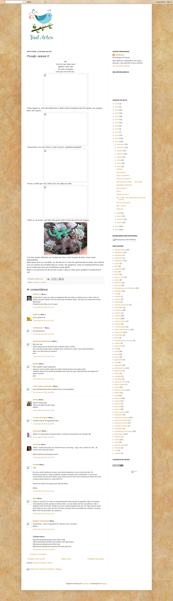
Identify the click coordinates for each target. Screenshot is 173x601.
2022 (117, 113)
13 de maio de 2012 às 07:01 (43, 491)
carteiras (118, 299)
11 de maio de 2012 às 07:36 (43, 356)
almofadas (118, 255)
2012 (117, 142)
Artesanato (37, 431)
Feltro (117, 351)
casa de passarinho (122, 305)
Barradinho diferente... (125, 185)
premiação (118, 428)
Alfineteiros (119, 252)
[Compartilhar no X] (57, 279)
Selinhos (118, 437)
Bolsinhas (118, 283)
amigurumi (118, 258)
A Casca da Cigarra (40, 418)
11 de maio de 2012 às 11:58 (43, 410)
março (119, 216)
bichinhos (118, 269)
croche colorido (120, 321)
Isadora (36, 364)
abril (119, 213)
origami (117, 401)
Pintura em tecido (121, 423)
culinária (118, 324)
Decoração (119, 332)
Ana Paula (37, 444)
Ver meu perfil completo (121, 66)
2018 (117, 126)
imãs (116, 363)
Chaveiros (36, 282)
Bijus (116, 272)
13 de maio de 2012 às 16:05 (43, 514)
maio (119, 166)
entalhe (117, 343)
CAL (116, 294)
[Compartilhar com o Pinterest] (62, 279)
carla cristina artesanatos (43, 386)
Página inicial (66, 559)
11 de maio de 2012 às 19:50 (43, 424)
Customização (120, 327)
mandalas (118, 379)
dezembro (121, 144)
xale (116, 450)
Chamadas (119, 307)
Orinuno (118, 404)
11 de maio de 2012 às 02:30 (43, 307)
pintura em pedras (121, 420)
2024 (117, 107)
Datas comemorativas (123, 329)
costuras (43, 282)
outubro (120, 151)
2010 (117, 230)
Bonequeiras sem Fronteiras (125, 288)
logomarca (118, 371)
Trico (116, 442)
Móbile (117, 393)
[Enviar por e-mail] (52, 279)
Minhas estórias (120, 390)
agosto (119, 157)
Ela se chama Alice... (124, 203)
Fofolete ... (120, 169)
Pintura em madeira (122, 418)
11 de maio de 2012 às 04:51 (43, 334)
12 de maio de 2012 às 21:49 (43, 457)
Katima (35, 400)
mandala (118, 376)
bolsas (117, 280)
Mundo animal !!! (123, 194)
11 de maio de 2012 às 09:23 (43, 379)
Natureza (118, 398)
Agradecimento (120, 250)
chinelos (118, 313)
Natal (117, 396)
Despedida (119, 335)
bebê (116, 266)
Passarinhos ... (122, 172)
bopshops (85, 584)
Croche (117, 319)
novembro (121, 147)
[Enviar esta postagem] (48, 279)
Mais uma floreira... (123, 175)
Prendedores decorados (123, 431)
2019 (117, 123)
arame (117, 263)
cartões (117, 302)
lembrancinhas (120, 368)
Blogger (104, 584)
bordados (118, 291)
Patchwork (118, 415)
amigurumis (119, 261)
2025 (117, 104)
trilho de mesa (120, 445)
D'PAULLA (37, 294)
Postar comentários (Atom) (43, 563)
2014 (117, 135)
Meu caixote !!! (122, 188)
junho (119, 163)
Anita (35, 498)
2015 (117, 132)
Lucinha (36, 465)
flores (117, 354)
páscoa (117, 409)
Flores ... (120, 191)
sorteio (117, 440)
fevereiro (120, 219)
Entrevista (118, 346)
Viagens (118, 448)
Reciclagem (119, 434)
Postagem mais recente (36, 559)
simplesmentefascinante (42, 341)
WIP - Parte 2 (121, 206)
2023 (117, 110)
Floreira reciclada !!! (124, 179)
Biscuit (117, 274)
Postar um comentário (38, 554)
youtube (118, 453)
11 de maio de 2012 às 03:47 (43, 321)
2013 (117, 138)
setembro (120, 154)
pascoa (117, 407)
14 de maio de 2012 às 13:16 (43, 529)
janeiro (119, 222)
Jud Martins (119, 55)
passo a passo (120, 412)
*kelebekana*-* (38, 328)
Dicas (117, 338)
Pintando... (120, 209)
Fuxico (117, 357)
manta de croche (121, 382)
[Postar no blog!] (55, 279)
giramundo (119, 360)
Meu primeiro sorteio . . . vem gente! (130, 182)
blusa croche (119, 277)
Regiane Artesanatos (41, 521)
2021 (117, 116)
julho (119, 160)
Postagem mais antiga (95, 559)
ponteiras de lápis (121, 426)
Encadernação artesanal (124, 341)
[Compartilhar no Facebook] (60, 279)
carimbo (118, 296)
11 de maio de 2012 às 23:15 (43, 437)
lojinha (117, 373)
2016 (117, 129)
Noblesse (36, 314)
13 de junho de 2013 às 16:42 (44, 550)
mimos (117, 387)
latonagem (118, 365)
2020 (117, 119)
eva (116, 349)
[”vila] (134, 472)
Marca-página (120, 385)
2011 (117, 226)
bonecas (118, 285)
